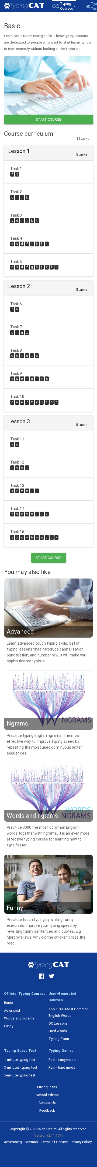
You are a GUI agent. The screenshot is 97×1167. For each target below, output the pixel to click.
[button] (64, 6)
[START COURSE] (48, 85)
